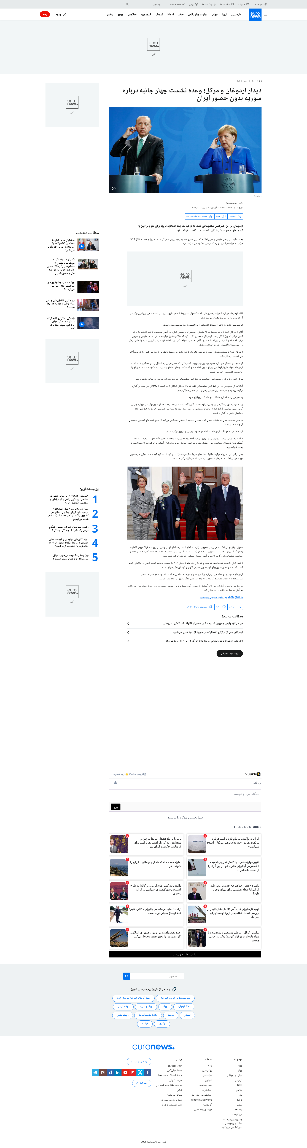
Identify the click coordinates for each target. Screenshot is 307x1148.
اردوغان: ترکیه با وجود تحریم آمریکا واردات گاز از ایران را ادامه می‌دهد (204, 641)
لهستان (187, 1015)
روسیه (171, 1015)
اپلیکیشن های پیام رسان (201, 1095)
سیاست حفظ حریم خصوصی (169, 1085)
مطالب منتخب (87, 233)
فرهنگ (159, 14)
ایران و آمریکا (145, 1007)
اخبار (253, 81)
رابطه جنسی (122, 1015)
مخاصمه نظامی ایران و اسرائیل (175, 998)
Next (171, 14)
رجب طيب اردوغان (229, 653)
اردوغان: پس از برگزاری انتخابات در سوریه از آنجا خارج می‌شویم (208, 632)
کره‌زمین (146, 14)
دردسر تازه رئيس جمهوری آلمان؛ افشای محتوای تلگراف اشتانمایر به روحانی (203, 623)
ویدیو (120, 14)
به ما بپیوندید (206, 1085)
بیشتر (179, 1060)
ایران (165, 1007)
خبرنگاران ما (236, 1115)
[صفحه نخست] (260, 81)
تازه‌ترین (236, 14)
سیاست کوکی (175, 1080)
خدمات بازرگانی (174, 1070)
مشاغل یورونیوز (174, 1095)
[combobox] (145, 4)
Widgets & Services (201, 1100)
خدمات (208, 1060)
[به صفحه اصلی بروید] (255, 15)
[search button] (127, 4)
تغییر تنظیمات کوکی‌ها (171, 1105)
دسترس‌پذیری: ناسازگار (171, 1100)
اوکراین (162, 1024)
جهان (215, 14)
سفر (181, 14)
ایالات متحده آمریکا (148, 1015)
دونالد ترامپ (123, 1007)
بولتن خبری (207, 1070)
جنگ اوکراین (184, 1007)
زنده (45, 14)
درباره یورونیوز (175, 1066)
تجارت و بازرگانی (197, 14)
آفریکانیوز (207, 1105)
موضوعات (237, 1060)
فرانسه (145, 1024)
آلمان (238, 81)
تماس (179, 1090)
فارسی (260, 4)
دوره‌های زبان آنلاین (203, 1110)
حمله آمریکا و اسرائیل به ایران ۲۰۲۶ (133, 998)
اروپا (224, 14)
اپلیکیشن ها (207, 1090)
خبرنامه (143, 1083)
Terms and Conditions (170, 1075)
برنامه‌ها (238, 1110)
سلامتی (132, 14)
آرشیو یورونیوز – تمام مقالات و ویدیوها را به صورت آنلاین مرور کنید (232, 1123)
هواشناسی (207, 1075)
